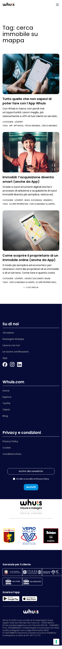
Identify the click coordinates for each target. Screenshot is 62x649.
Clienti (6, 409)
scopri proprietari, (19, 204)
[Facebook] (5, 364)
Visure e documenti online (37, 278)
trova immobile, (33, 125)
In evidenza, (37, 200)
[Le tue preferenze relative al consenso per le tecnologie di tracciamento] (56, 642)
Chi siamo (8, 332)
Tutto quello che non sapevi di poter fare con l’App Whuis (27, 101)
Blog (5, 416)
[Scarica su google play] (11, 598)
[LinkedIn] (19, 364)
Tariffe (6, 403)
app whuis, (19, 125)
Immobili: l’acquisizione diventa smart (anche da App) (28, 179)
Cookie (7, 447)
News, (27, 200)
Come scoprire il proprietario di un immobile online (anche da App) (30, 257)
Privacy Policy (10, 441)
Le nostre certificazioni (16, 351)
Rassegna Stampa (13, 339)
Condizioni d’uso (12, 454)
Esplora (7, 397)
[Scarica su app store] (29, 598)
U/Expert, (19, 200)
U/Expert (19, 121)
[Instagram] (12, 364)
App (5, 358)
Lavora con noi (11, 345)
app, (11, 125)
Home (6, 390)
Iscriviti (31, 487)
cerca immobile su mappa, (22, 282)
